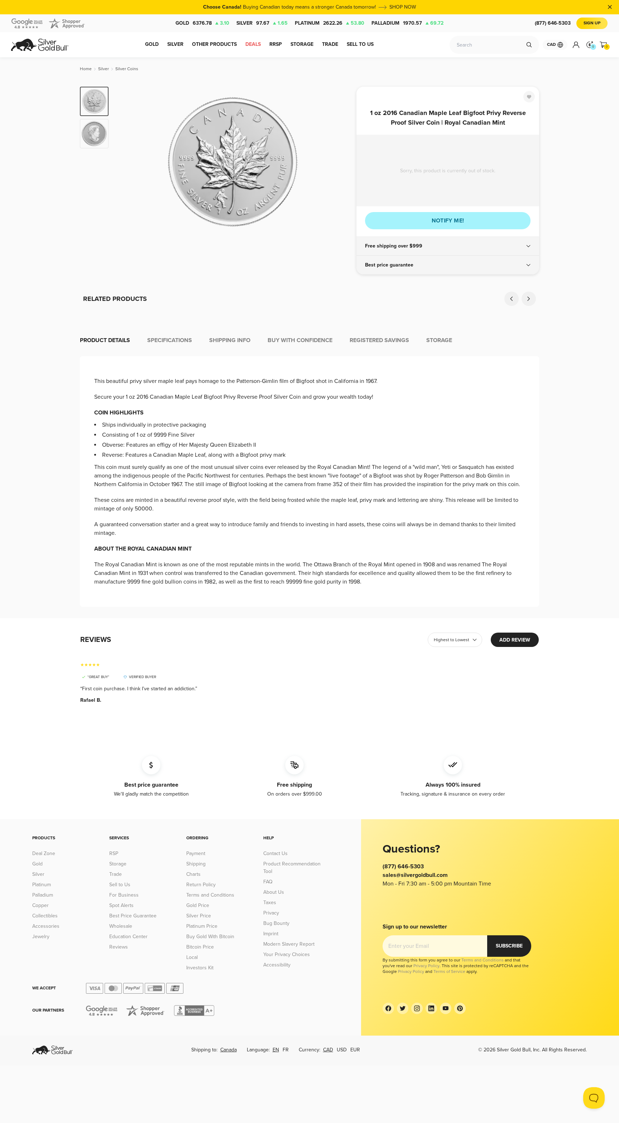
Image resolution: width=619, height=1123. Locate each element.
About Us (273, 892)
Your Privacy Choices (286, 954)
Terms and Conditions (210, 895)
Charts (193, 874)
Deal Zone (43, 853)
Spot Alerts (121, 905)
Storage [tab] (439, 340)
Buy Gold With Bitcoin (210, 937)
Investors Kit (199, 968)
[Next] (340, 162)
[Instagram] (417, 1008)
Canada (228, 1050)
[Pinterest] (460, 1008)
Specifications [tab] (169, 340)
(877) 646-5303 (553, 23)
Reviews (118, 947)
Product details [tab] (105, 340)
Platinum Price (201, 926)
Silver (262, 23)
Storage (117, 864)
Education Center (128, 937)
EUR (355, 1050)
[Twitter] (402, 1008)
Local (192, 957)
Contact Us (275, 853)
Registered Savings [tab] (379, 340)
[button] (448, 246)
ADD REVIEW (514, 640)
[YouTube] (445, 1008)
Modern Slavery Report (289, 944)
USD (342, 1050)
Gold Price (197, 905)
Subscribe (509, 946)
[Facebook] (388, 1008)
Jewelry (40, 937)
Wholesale (120, 926)
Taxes (269, 902)
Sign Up (592, 23)
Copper (40, 905)
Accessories (45, 926)
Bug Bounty (276, 923)
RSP (113, 853)
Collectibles (45, 916)
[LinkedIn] (431, 1008)
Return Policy (201, 885)
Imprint (270, 934)
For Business (124, 895)
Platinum (329, 23)
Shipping (196, 864)
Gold (202, 23)
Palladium (407, 23)
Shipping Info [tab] (229, 340)
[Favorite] (529, 96)
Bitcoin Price (200, 947)
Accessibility (277, 965)
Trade (115, 874)
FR (286, 1050)
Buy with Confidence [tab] (300, 340)
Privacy (271, 913)
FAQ (268, 882)
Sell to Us (119, 885)
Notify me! (448, 220)
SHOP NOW (402, 7)
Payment (195, 853)
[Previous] (125, 162)
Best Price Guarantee (133, 916)
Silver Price (198, 916)
